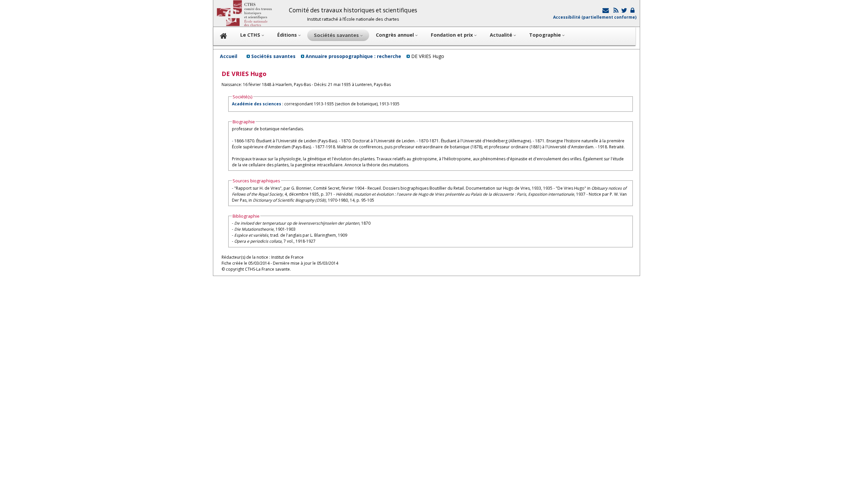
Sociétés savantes (273, 56)
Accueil (228, 56)
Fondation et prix (452, 35)
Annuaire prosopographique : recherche (353, 56)
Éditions (287, 35)
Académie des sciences (257, 104)
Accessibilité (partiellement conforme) (594, 17)
